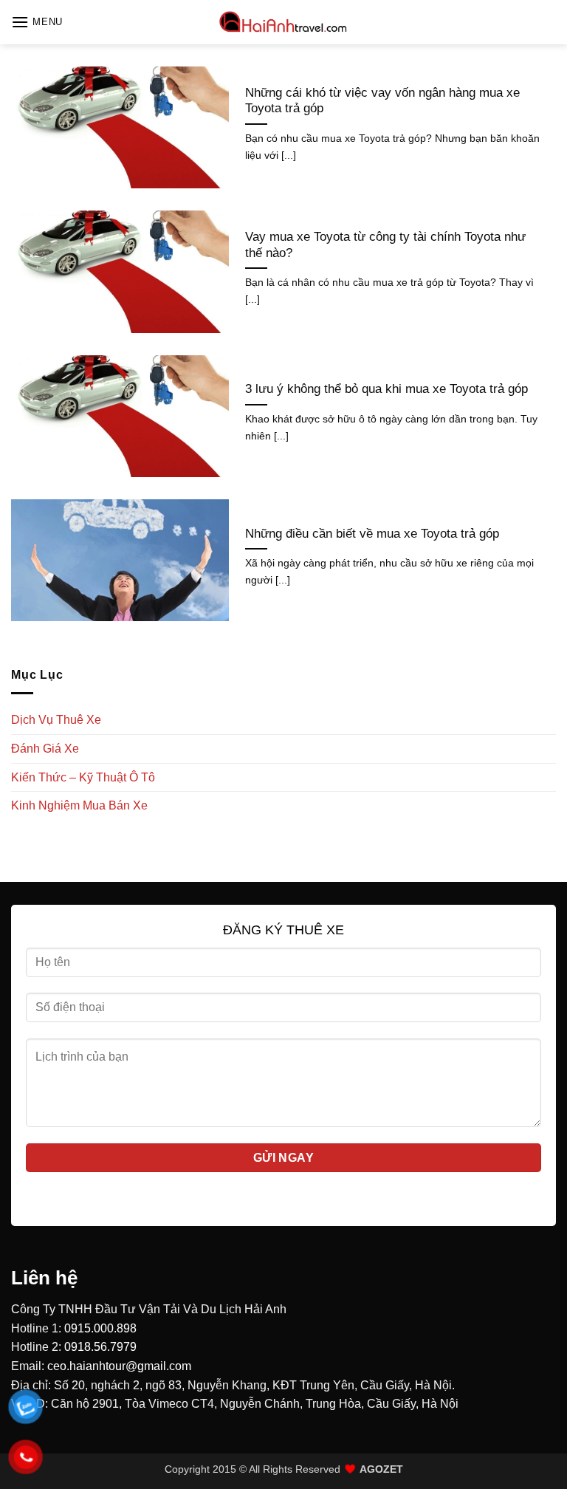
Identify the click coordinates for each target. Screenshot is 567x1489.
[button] (37, 22)
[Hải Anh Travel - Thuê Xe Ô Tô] (283, 22)
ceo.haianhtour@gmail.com (119, 1366)
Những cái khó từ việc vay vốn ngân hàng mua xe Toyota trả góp (382, 101)
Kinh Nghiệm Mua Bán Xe (79, 805)
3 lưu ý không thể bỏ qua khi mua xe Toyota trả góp (386, 389)
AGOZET (381, 1469)
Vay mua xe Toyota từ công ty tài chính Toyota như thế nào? (385, 245)
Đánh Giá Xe (45, 748)
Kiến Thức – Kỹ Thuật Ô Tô (83, 777)
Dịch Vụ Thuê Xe (56, 719)
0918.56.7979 (100, 1347)
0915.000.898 (100, 1328)
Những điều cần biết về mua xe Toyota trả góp (372, 534)
